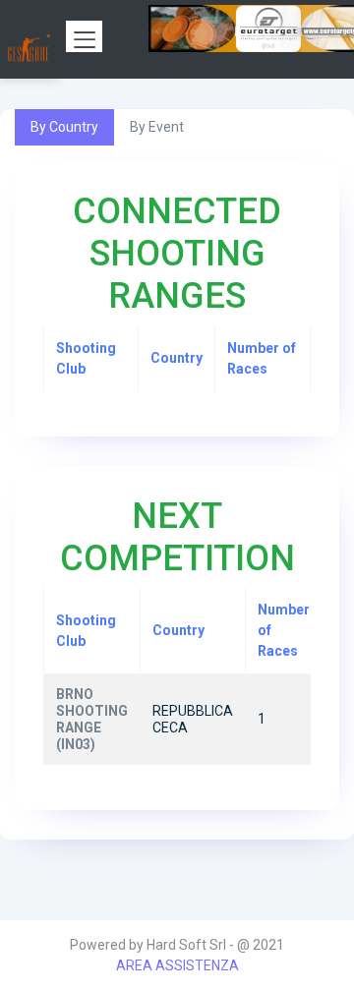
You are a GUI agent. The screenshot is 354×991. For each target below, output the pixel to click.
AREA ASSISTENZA (177, 965)
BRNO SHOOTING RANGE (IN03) (92, 718)
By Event (157, 127)
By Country (64, 127)
